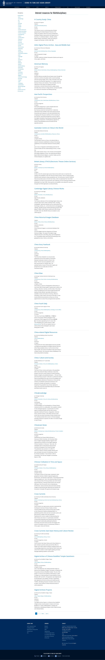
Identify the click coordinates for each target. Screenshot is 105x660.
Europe (19, 45)
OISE (45, 629)
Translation (20, 83)
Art (18, 20)
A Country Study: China (42, 19)
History (19, 50)
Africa (19, 17)
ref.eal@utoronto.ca (66, 630)
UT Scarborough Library (50, 634)
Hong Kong (20, 51)
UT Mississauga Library (49, 632)
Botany (19, 25)
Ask (27, 632)
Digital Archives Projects (43, 590)
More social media (66, 656)
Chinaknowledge (40, 393)
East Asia (20, 40)
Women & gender (21, 86)
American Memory (41, 64)
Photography (21, 69)
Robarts (46, 626)
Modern (19, 64)
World (19, 88)
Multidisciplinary (21, 66)
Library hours (30, 631)
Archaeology (20, 18)
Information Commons (49, 636)
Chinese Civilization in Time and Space (48, 462)
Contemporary (21, 34)
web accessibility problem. (68, 637)
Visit (37, 7)
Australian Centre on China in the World (48, 128)
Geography (20, 48)
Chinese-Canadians (22, 32)
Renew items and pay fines (32, 629)
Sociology (20, 78)
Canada (19, 26)
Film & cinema (21, 47)
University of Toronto (67, 643)
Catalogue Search (30, 627)
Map (63, 634)
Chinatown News (40, 425)
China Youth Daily (40, 303)
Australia (20, 23)
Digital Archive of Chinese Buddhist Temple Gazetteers (54, 556)
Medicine (20, 62)
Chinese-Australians (22, 31)
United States (21, 84)
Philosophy (20, 67)
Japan (19, 55)
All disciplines (20, 15)
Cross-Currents (39, 494)
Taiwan (19, 80)
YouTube (52, 656)
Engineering (47, 631)
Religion (19, 75)
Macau (19, 61)
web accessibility (68, 635)
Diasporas (20, 39)
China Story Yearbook (42, 244)
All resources (20, 91)
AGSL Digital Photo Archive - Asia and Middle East (52, 45)
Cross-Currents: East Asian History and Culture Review (53, 531)
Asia (19, 21)
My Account (77, 7)
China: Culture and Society (44, 358)
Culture (19, 36)
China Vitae (38, 273)
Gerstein (46, 627)
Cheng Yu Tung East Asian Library (69, 626)
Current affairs (21, 37)
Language (20, 56)
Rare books (20, 73)
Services (27, 7)
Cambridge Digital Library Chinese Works (49, 189)
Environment (20, 43)
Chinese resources (21, 89)
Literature (20, 59)
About (46, 7)
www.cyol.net (38, 324)
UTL (68, 7)
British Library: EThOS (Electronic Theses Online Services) (55, 161)
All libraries (47, 637)
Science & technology (22, 77)
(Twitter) (37, 656)
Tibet (19, 81)
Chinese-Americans (22, 29)
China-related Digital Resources (45, 332)
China (19, 28)
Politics (19, 70)
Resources (17, 7)
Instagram (59, 656)
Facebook (44, 656)
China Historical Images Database (46, 217)
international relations (22, 53)
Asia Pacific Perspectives (43, 94)
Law (19, 58)
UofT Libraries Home (31, 626)
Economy (20, 42)
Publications (58, 7)
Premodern (20, 72)
